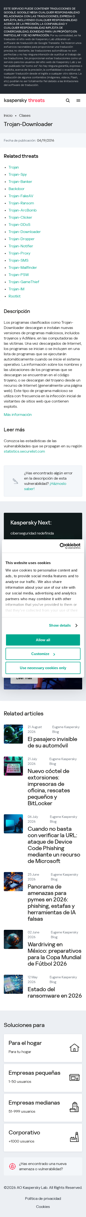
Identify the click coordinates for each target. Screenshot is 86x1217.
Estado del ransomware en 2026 (55, 992)
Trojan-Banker (20, 181)
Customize (40, 654)
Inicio (8, 115)
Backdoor (17, 188)
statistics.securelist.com (24, 451)
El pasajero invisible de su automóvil (52, 742)
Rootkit (15, 296)
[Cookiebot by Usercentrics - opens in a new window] (61, 546)
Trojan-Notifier (21, 246)
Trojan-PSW (19, 274)
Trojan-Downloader (25, 231)
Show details (60, 625)
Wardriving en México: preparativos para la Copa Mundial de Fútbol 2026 (54, 954)
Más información (18, 414)
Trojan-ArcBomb (23, 210)
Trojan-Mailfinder (23, 267)
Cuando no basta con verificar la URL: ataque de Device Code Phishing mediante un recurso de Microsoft (54, 844)
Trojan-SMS (18, 260)
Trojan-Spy (18, 174)
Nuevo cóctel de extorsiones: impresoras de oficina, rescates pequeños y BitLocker (49, 787)
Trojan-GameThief (24, 282)
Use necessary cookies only (43, 668)
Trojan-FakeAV (21, 196)
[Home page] (24, 101)
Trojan (14, 167)
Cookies (43, 1206)
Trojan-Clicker (20, 217)
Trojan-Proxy (19, 253)
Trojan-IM (16, 289)
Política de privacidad (43, 1198)
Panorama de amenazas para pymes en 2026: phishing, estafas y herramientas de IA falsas (51, 902)
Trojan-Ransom (21, 203)
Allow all (43, 640)
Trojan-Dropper (22, 239)
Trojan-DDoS (19, 224)
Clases (25, 115)
